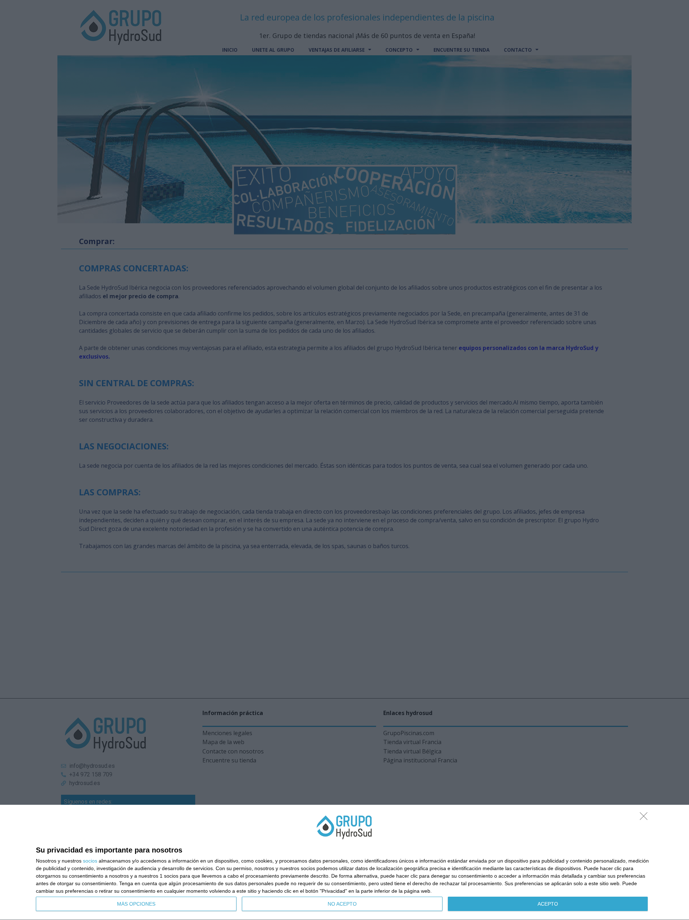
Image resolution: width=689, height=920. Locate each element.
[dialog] (344, 862)
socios (90, 860)
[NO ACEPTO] (645, 818)
